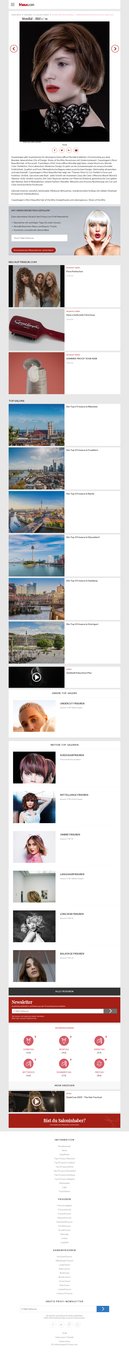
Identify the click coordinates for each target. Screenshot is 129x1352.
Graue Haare (64, 1281)
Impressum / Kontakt (64, 1337)
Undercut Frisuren (65, 1293)
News (64, 1150)
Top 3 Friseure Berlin (64, 1167)
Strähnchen (65, 1273)
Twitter (61, 150)
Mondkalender (64, 1146)
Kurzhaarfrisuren (64, 1256)
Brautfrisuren (64, 1230)
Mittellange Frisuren (64, 1261)
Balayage (64, 1234)
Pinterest (69, 1324)
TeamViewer (64, 1191)
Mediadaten (64, 1183)
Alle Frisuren (64, 991)
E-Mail (76, 150)
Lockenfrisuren (64, 1289)
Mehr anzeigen (65, 1085)
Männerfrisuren (64, 1218)
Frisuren (64, 1199)
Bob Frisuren (64, 1269)
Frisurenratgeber (64, 1205)
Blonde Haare (64, 1277)
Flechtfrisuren (64, 1226)
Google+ (69, 150)
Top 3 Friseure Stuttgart (64, 1179)
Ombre (64, 1238)
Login (64, 1187)
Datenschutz (32, 1018)
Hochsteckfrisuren (64, 1222)
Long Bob (64, 1242)
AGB (64, 1333)
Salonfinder (65, 1154)
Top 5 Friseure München (64, 1158)
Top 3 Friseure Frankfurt (64, 1163)
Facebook (54, 150)
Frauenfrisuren (64, 1214)
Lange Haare (64, 1265)
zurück (15, 48)
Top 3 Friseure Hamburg (64, 1175)
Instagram (77, 1324)
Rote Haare (65, 1285)
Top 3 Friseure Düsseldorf (64, 1171)
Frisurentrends (64, 1209)
